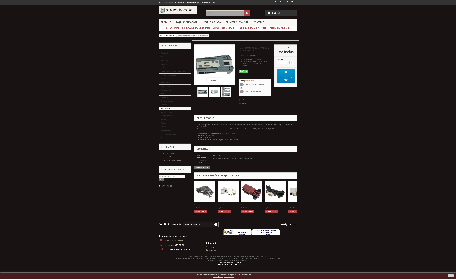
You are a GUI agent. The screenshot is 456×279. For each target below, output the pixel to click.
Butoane (164, 64)
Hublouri (164, 105)
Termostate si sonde (168, 134)
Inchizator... (222, 205)
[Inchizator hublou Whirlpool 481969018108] (226, 92)
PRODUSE (166, 22)
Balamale (164, 60)
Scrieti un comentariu (252, 92)
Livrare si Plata (167, 157)
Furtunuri (164, 97)
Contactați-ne (280, 2)
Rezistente (164, 119)
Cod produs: (243, 56)
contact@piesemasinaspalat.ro (179, 249)
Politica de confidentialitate (171, 160)
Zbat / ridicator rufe (168, 138)
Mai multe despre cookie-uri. (223, 277)
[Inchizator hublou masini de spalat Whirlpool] (275, 191)
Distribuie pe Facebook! (249, 100)
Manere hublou (166, 112)
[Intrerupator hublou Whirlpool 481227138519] (204, 191)
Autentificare (291, 2)
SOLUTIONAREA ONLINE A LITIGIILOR (228, 265)
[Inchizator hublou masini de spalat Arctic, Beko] (251, 191)
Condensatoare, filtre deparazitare (173, 71)
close (451, 276)
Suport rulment (166, 130)
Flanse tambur (166, 90)
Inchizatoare (165, 108)
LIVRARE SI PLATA (211, 22)
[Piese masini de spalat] (180, 10)
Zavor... (291, 205)
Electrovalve (165, 82)
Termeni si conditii (168, 153)
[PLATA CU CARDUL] (175, 186)
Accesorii (164, 53)
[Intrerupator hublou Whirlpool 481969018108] (202, 92)
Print (244, 103)
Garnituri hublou (167, 101)
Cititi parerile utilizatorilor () (252, 86)
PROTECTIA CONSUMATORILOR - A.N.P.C (228, 263)
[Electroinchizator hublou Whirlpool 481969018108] (214, 92)
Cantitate (280, 59)
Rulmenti (164, 123)
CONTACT (258, 22)
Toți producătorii (186, 22)
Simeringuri (165, 127)
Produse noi (210, 247)
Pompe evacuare (167, 116)
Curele (163, 79)
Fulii (162, 94)
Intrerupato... (199, 205)
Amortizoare (165, 57)
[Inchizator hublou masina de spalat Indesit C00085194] (228, 191)
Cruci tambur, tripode (168, 75)
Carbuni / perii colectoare (170, 68)
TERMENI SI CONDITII (237, 22)
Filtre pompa (165, 86)
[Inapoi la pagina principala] (161, 35)
